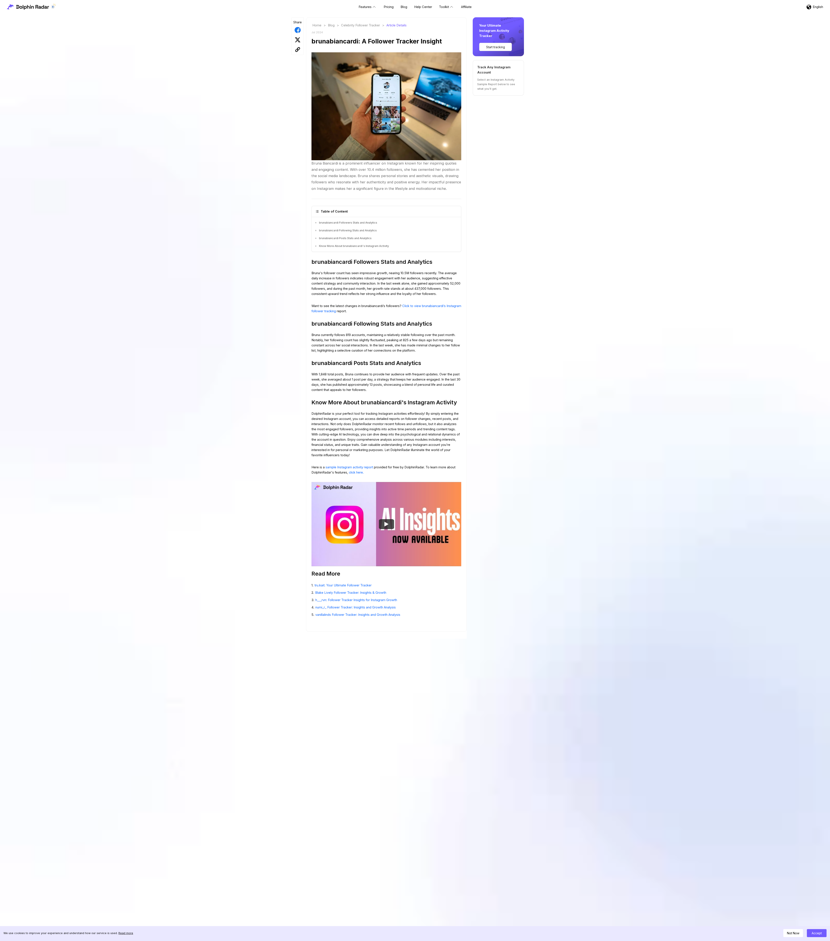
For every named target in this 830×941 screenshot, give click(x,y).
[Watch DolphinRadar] (386, 524)
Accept (817, 933)
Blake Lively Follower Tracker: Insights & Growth (350, 593)
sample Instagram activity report (350, 467)
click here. (356, 472)
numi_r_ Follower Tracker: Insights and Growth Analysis (355, 607)
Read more (125, 933)
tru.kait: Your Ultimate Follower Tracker (343, 585)
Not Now (793, 933)
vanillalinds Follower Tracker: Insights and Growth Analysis (357, 615)
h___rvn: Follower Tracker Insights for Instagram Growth (356, 600)
